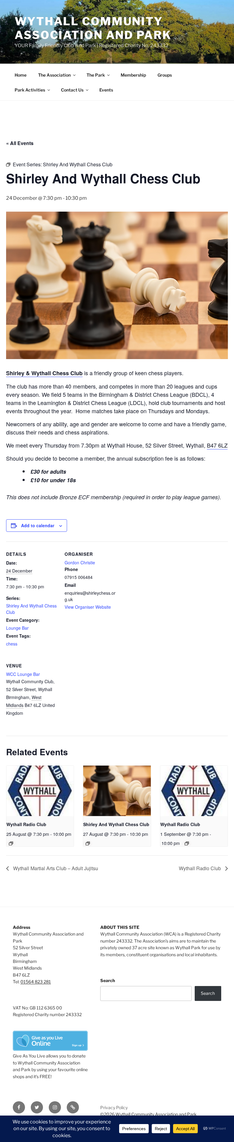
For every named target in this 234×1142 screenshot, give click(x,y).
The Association (54, 75)
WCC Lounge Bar (23, 674)
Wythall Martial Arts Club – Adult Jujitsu (55, 868)
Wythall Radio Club (26, 824)
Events (106, 89)
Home (21, 75)
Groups (165, 75)
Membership (133, 75)
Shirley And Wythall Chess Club (116, 824)
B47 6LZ (217, 445)
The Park (96, 75)
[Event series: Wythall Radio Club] (11, 843)
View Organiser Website (88, 607)
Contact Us (72, 89)
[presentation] (40, 791)
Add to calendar (37, 525)
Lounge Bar (17, 628)
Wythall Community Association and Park (93, 28)
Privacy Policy (114, 1107)
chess (11, 644)
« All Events (20, 143)
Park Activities (30, 89)
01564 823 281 (35, 981)
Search (107, 980)
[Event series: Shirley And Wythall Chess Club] (88, 843)
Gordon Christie (80, 562)
